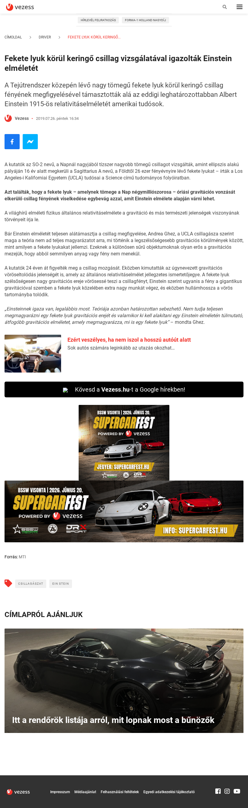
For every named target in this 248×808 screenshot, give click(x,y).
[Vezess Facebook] (218, 778)
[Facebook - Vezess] (12, 141)
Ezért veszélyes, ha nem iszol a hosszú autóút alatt (129, 340)
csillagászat (30, 583)
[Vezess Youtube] (236, 778)
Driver (45, 37)
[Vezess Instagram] (227, 778)
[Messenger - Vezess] (30, 141)
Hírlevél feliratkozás (98, 20)
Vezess (22, 118)
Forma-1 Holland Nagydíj (145, 20)
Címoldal (13, 37)
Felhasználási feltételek (120, 792)
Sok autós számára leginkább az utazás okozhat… (121, 348)
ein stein (60, 583)
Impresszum (60, 792)
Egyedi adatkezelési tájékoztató (169, 792)
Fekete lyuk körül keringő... (94, 37)
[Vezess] (25, 7)
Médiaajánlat (85, 792)
